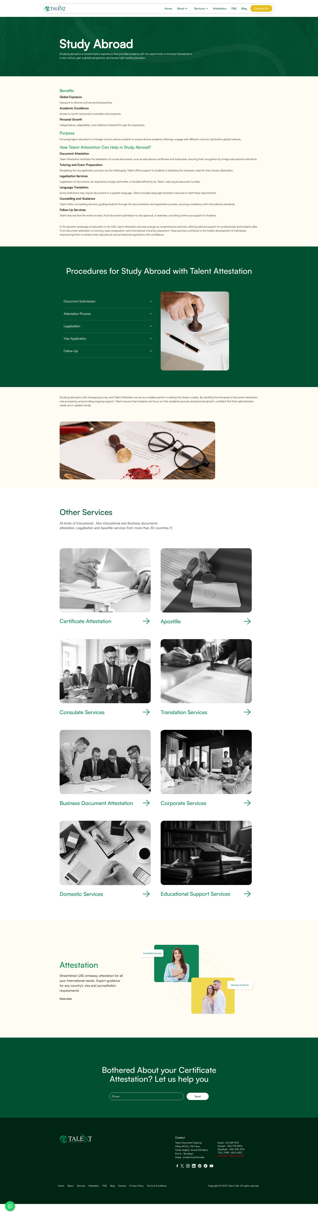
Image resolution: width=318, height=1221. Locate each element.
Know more (66, 998)
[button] (183, 8)
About (70, 1185)
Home (168, 8)
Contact (122, 1185)
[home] (55, 8)
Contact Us (261, 8)
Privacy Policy (136, 1185)
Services (81, 1185)
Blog (244, 8)
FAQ (234, 8)
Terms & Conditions (157, 1185)
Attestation (219, 8)
